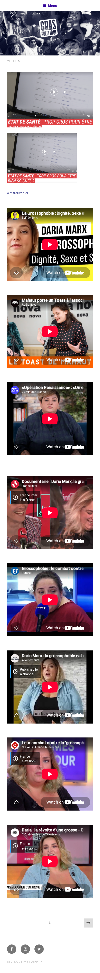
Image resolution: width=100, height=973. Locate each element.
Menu (52, 6)
